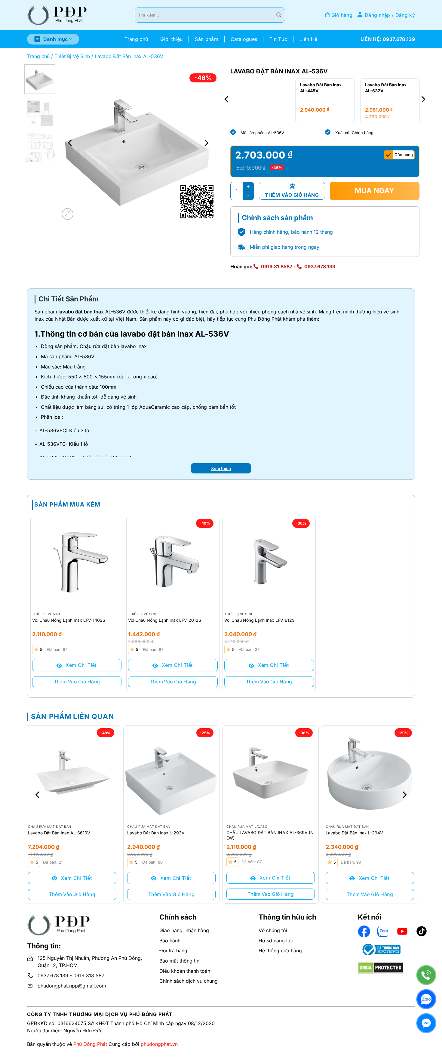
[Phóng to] (67, 214)
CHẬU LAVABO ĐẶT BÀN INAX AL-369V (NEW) (270, 835)
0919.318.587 (88, 975)
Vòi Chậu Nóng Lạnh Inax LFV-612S (259, 620)
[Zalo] (426, 999)
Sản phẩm (206, 39)
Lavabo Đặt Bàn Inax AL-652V (386, 87)
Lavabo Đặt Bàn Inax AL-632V (321, 87)
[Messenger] (426, 1023)
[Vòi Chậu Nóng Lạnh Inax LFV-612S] (269, 562)
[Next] (206, 143)
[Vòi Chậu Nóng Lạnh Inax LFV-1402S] (77, 562)
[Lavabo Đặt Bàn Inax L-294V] (370, 773)
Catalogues (244, 39)
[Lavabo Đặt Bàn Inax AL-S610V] (72, 773)
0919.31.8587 (276, 266)
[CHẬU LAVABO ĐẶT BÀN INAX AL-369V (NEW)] (270, 773)
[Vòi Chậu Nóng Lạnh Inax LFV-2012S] (173, 562)
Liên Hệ (308, 39)
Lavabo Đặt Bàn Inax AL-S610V (59, 832)
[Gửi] (279, 15)
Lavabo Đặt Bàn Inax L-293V (156, 832)
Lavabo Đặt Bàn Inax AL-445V (256, 87)
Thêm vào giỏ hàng (292, 195)
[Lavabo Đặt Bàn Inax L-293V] (171, 773)
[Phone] (426, 975)
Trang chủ (136, 39)
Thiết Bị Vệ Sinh (72, 56)
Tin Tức (278, 39)
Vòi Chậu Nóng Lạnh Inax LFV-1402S (68, 620)
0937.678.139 (319, 266)
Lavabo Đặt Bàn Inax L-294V (354, 832)
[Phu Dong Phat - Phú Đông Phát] (57, 15)
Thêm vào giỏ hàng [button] (77, 682)
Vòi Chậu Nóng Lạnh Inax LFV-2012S (164, 620)
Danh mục (55, 39)
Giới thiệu (171, 39)
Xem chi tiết (80, 665)
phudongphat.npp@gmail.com (72, 986)
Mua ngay (374, 190)
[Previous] (70, 143)
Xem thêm (221, 468)
